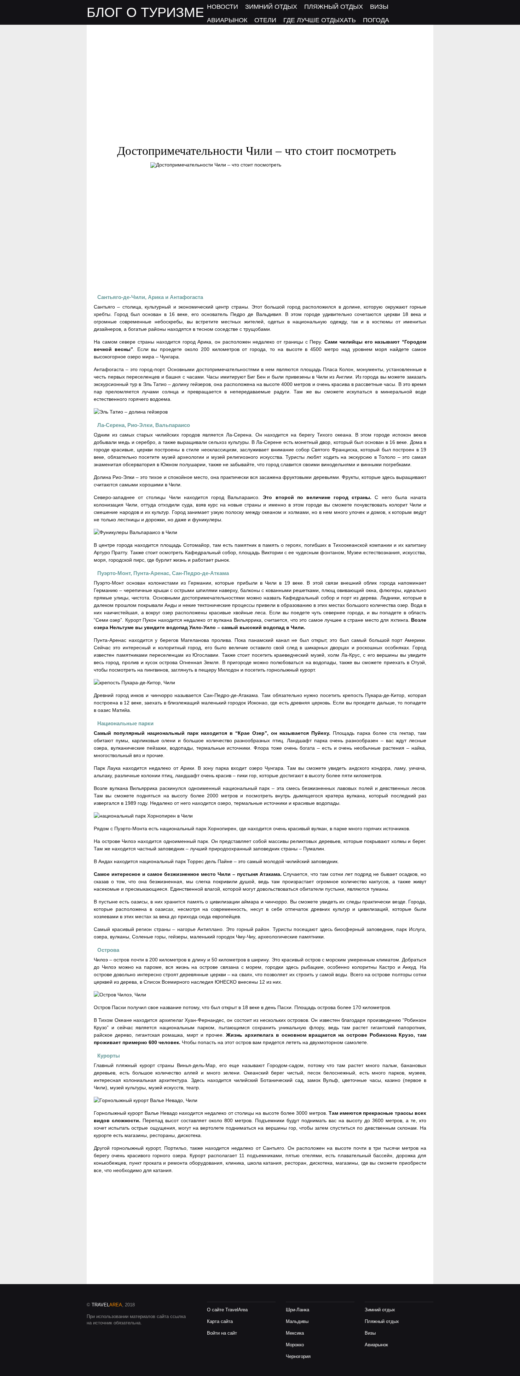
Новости (222, 6)
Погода (376, 20)
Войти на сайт (222, 1333)
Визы (379, 6)
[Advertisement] (260, 74)
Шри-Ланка (297, 1309)
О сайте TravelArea (227, 1309)
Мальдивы (297, 1321)
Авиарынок (227, 20)
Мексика (295, 1333)
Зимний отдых (271, 6)
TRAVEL (107, 1304)
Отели (265, 20)
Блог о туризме (145, 12)
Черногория (298, 1356)
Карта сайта (220, 1321)
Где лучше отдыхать (319, 20)
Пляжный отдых (333, 6)
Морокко (295, 1344)
